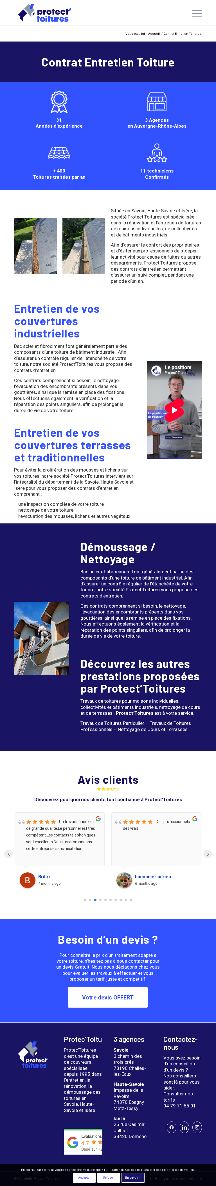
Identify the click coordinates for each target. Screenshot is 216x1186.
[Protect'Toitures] (44, 13)
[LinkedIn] (184, 1127)
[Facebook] (171, 1127)
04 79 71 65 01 (179, 1106)
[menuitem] (194, 13)
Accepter (84, 1177)
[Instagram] (197, 1127)
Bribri (44, 876)
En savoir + (133, 1177)
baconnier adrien (153, 876)
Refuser (108, 1177)
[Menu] (194, 13)
